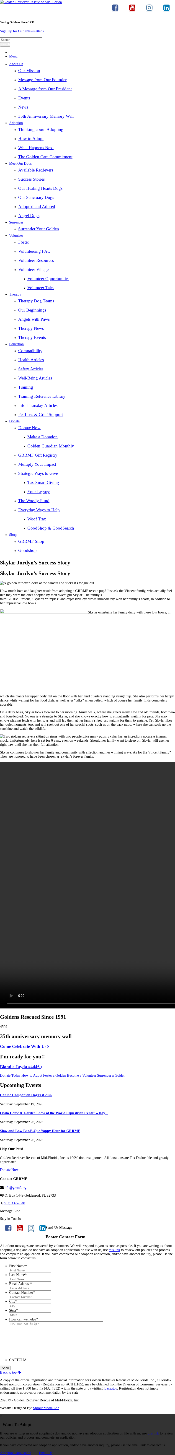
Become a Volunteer (81, 1075)
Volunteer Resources (36, 260)
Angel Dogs (28, 215)
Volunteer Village (33, 269)
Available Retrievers (35, 170)
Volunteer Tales (40, 287)
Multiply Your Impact (37, 464)
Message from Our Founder (42, 79)
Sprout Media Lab (46, 1408)
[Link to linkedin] (166, 10)
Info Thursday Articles (37, 405)
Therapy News (31, 328)
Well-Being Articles (35, 378)
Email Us (45, 1453)
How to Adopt (31, 138)
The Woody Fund (33, 500)
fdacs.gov (110, 1388)
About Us (16, 64)
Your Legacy (38, 491)
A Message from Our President (45, 88)
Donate (14, 421)
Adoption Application (15, 1453)
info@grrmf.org (15, 1188)
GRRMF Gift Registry (37, 455)
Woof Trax (36, 519)
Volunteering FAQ (34, 251)
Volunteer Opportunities (48, 278)
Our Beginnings (32, 310)
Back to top (9, 1372)
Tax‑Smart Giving (43, 482)
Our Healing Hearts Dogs (40, 188)
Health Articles (31, 359)
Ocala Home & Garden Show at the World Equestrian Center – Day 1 (54, 1113)
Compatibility (30, 350)
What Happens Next (36, 147)
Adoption (16, 123)
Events (24, 98)
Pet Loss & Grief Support (40, 414)
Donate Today (10, 1075)
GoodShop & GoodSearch (50, 528)
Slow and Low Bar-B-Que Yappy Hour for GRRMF (40, 1131)
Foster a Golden (54, 1075)
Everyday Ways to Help (39, 509)
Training (25, 387)
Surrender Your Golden (38, 228)
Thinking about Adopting (40, 129)
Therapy (15, 294)
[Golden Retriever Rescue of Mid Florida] (31, 2)
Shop (13, 535)
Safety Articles (30, 368)
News (23, 107)
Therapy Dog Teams (36, 301)
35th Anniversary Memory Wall (46, 116)
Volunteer (16, 235)
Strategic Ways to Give (38, 473)
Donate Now (29, 427)
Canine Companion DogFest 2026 (26, 1095)
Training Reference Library (41, 396)
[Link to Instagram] (149, 10)
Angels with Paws (34, 319)
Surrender (16, 222)
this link (114, 1250)
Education (16, 344)
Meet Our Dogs (20, 163)
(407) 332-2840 (13, 1203)
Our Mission (29, 70)
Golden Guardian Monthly (50, 446)
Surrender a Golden (111, 1075)
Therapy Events (32, 337)
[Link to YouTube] (132, 10)
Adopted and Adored (36, 206)
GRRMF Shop (31, 541)
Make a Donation (42, 436)
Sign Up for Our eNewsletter (21, 31)
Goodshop (27, 550)
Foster (23, 242)
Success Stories (31, 179)
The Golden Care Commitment (45, 156)
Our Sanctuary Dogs (36, 197)
